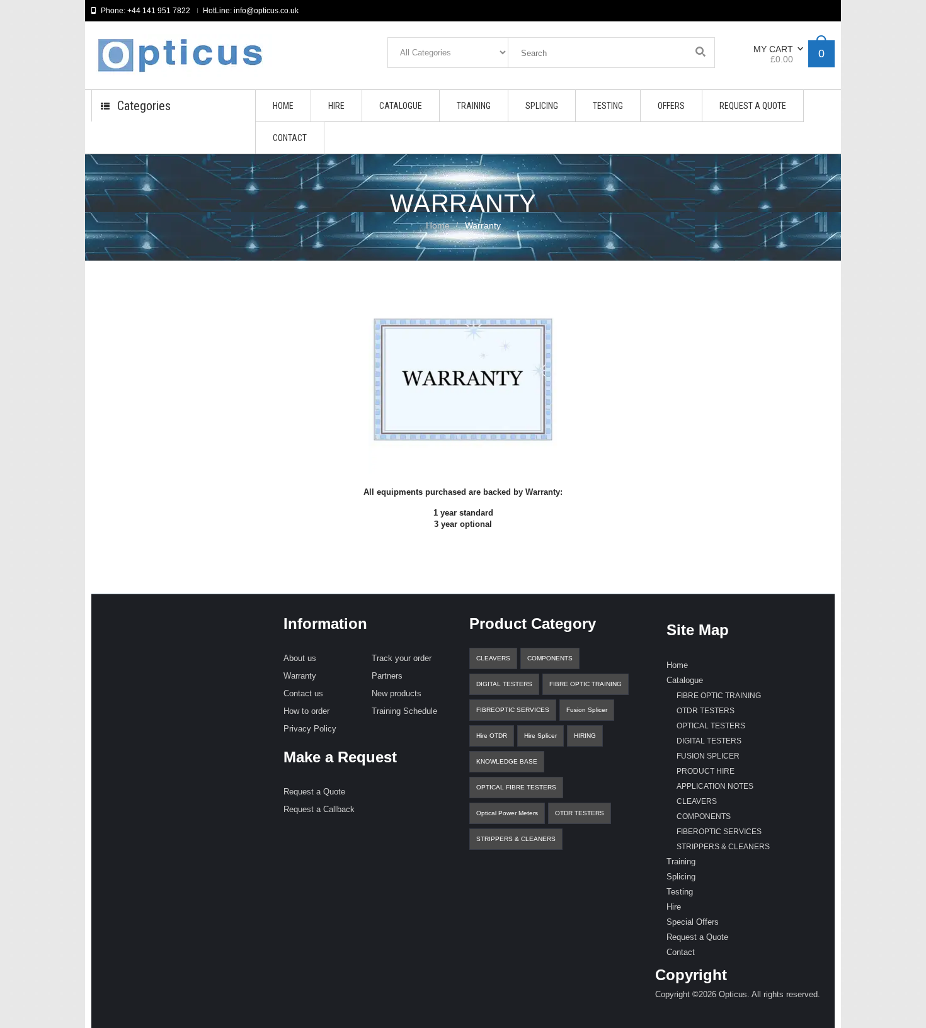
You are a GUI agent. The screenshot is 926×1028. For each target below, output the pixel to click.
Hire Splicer (540, 735)
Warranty (299, 676)
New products (396, 693)
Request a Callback (319, 809)
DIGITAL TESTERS (504, 684)
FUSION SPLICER (708, 756)
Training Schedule (404, 711)
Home (438, 225)
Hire (673, 907)
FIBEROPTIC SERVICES (719, 831)
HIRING (585, 735)
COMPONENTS (550, 658)
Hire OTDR (491, 735)
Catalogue (684, 680)
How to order (306, 711)
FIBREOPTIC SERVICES (512, 709)
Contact (680, 952)
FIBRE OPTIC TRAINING (585, 684)
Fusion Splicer (586, 709)
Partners (387, 676)
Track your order (402, 658)
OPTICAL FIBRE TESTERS (516, 787)
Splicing (680, 876)
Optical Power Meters (507, 813)
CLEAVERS (493, 658)
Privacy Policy (309, 728)
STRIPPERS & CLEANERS (516, 838)
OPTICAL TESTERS (711, 725)
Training (680, 861)
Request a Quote (314, 791)
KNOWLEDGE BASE (506, 761)
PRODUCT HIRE (706, 771)
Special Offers (692, 922)
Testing (679, 891)
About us (299, 658)
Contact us (303, 693)
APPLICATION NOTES (715, 786)
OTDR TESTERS (579, 813)
